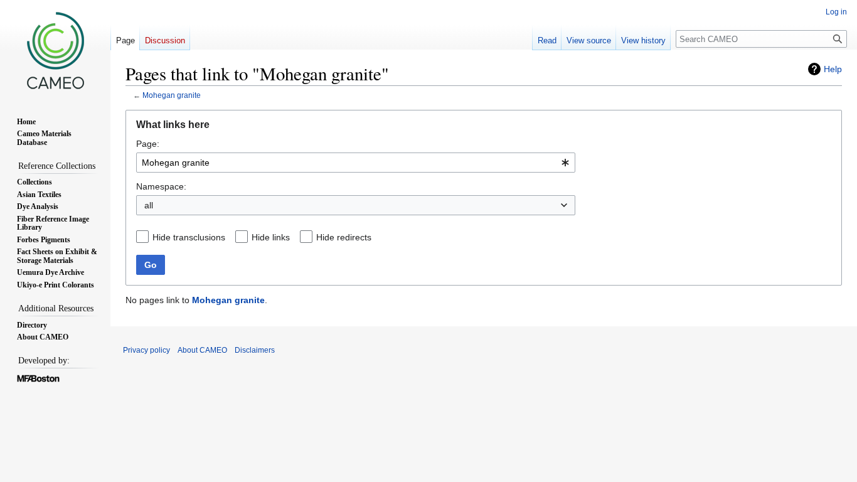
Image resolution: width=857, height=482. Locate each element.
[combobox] (355, 163)
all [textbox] (148, 205)
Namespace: (161, 186)
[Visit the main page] (55, 50)
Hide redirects (343, 237)
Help (833, 69)
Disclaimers (255, 350)
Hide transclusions (188, 237)
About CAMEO (202, 350)
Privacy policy (146, 350)
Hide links (271, 237)
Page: (147, 144)
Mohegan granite (171, 95)
